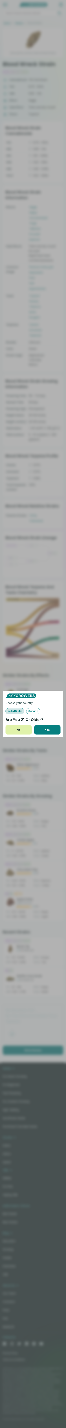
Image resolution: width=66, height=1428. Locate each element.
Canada (33, 711)
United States (15, 711)
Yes (47, 730)
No (19, 730)
